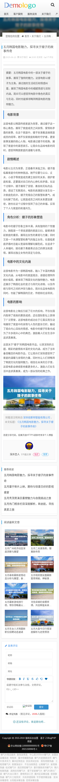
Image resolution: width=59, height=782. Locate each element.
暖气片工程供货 (13, 777)
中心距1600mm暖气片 (40, 754)
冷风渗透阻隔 (28, 777)
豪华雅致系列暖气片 (43, 767)
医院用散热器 (47, 761)
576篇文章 (26, 454)
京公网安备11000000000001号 (25, 746)
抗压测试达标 (32, 761)
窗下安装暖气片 (34, 771)
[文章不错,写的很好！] (37, 678)
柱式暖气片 (11, 767)
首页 (6, 14)
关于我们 (46, 14)
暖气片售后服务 (8, 754)
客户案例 (18, 14)
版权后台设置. (32, 738)
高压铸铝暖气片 (25, 767)
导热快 (13, 758)
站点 (36, 454)
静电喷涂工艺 (26, 774)
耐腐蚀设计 (17, 764)
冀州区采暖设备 (41, 774)
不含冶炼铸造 (31, 764)
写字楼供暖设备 (44, 777)
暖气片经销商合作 (42, 758)
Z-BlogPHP (50, 738)
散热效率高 (22, 754)
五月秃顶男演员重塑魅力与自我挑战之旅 (27, 498)
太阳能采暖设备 (17, 780)
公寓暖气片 (44, 764)
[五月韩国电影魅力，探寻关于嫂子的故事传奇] (29, 393)
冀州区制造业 (18, 761)
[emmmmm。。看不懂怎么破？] (41, 678)
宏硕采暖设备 (32, 780)
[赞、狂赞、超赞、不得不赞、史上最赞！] (46, 678)
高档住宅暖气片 (18, 771)
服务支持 (32, 14)
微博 (45, 454)
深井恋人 (15, 454)
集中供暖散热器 (25, 758)
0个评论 (49, 57)
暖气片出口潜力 (11, 774)
